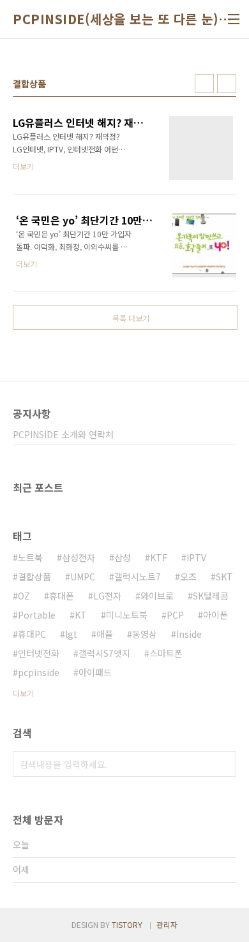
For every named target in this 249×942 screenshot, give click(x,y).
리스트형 (226, 83)
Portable (37, 614)
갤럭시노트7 (137, 576)
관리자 (166, 924)
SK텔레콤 (211, 595)
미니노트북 (126, 614)
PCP (175, 614)
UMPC (82, 576)
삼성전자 (78, 557)
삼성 (122, 557)
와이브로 (157, 595)
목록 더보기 (130, 318)
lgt (71, 634)
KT (81, 614)
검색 (223, 764)
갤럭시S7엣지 (104, 653)
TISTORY (127, 924)
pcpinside (38, 672)
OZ (24, 595)
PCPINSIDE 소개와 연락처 (63, 434)
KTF (158, 557)
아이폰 (215, 614)
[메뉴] (233, 19)
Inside (189, 634)
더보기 (23, 693)
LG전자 (107, 595)
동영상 (144, 634)
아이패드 (95, 672)
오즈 (188, 576)
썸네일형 (204, 83)
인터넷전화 (38, 653)
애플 (104, 634)
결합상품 (34, 576)
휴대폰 (61, 595)
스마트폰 (166, 653)
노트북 (30, 557)
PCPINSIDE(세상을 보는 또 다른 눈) (115, 19)
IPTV (196, 557)
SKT (224, 576)
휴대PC (32, 634)
